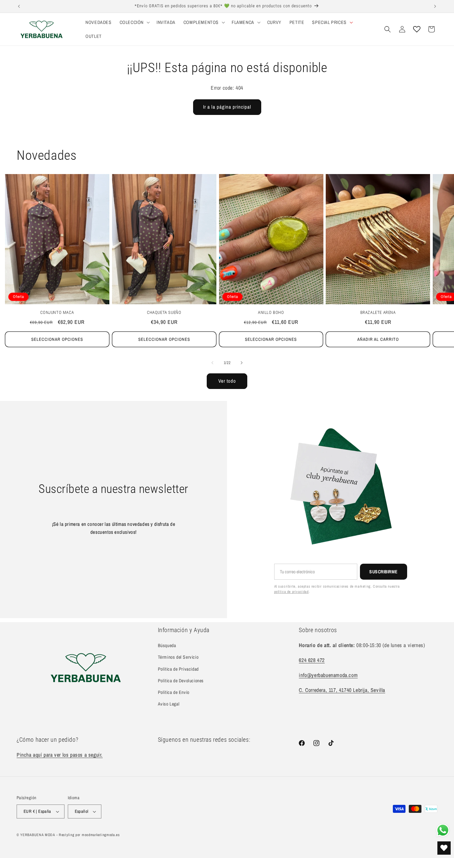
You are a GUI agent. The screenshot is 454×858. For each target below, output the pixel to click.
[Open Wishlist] (416, 29)
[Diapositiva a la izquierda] (212, 362)
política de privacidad (291, 591)
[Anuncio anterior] (19, 6)
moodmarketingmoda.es (101, 834)
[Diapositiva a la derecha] (241, 362)
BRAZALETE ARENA (378, 312)
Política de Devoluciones (181, 681)
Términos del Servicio (178, 657)
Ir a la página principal (227, 106)
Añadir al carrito (378, 339)
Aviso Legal (169, 704)
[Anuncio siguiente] (435, 6)
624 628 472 (312, 660)
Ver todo (227, 380)
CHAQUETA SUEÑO (164, 312)
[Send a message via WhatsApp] (443, 830)
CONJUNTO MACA (57, 312)
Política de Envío (173, 692)
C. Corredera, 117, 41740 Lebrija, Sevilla (342, 690)
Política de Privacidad (178, 669)
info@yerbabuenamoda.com (328, 675)
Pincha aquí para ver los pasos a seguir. (60, 754)
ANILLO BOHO (271, 312)
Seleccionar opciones (57, 339)
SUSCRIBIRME (383, 572)
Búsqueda (167, 645)
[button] (134, 22)
